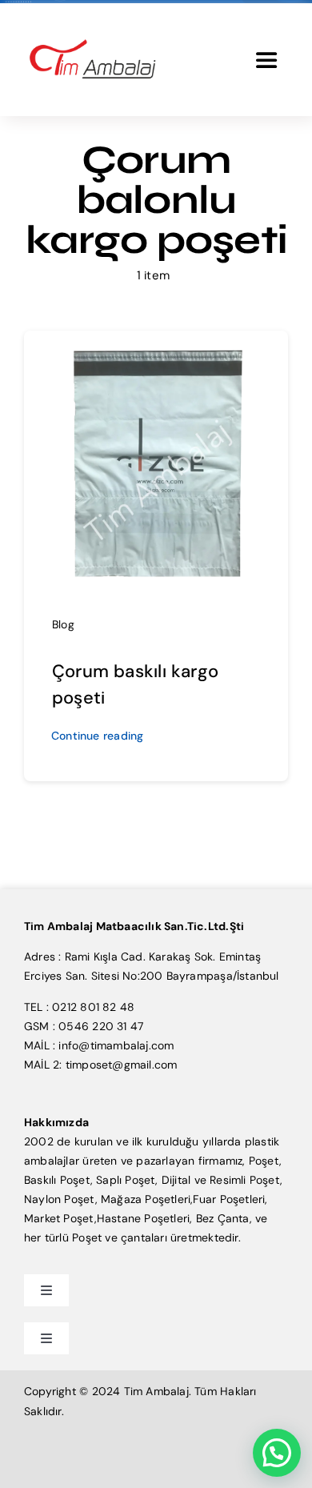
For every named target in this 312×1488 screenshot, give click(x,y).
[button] (277, 1453)
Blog (63, 624)
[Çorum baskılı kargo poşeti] (156, 352)
